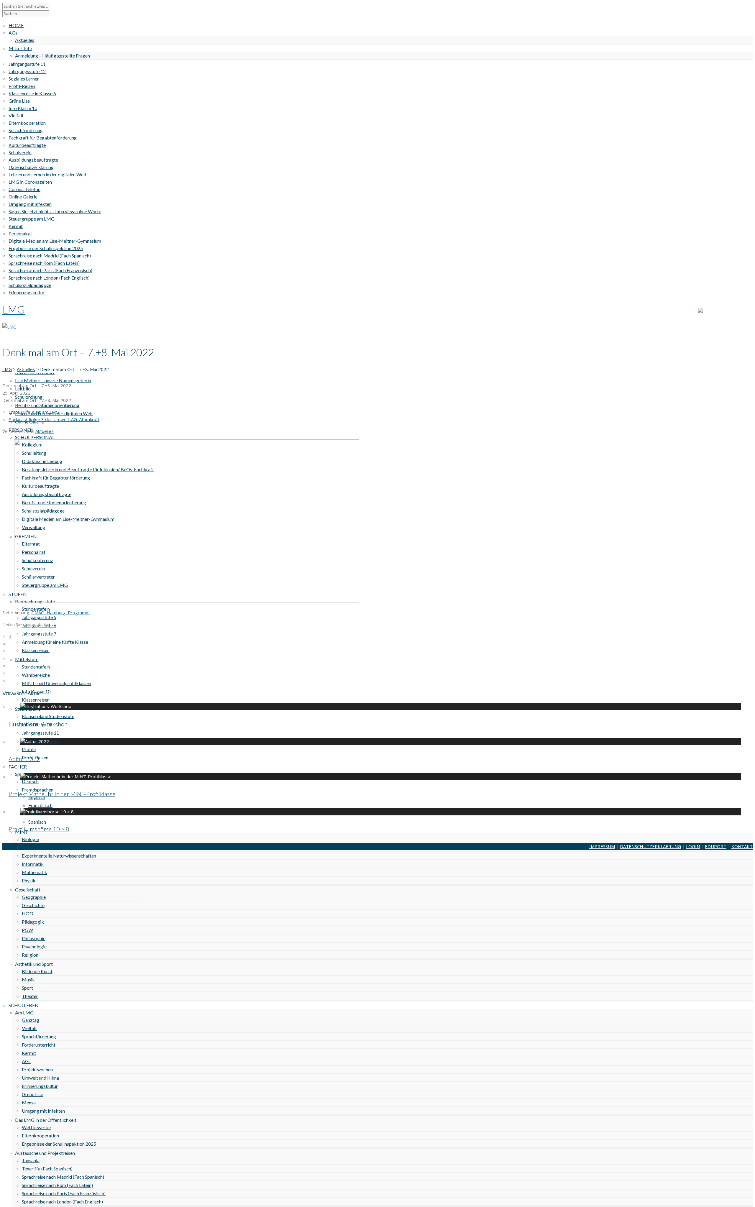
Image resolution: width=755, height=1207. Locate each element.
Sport (27, 988)
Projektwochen (37, 1069)
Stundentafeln (36, 666)
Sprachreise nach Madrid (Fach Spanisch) (63, 1177)
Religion (30, 955)
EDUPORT (715, 846)
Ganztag (30, 1020)
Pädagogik (33, 921)
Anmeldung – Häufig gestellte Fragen (52, 55)
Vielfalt (29, 1028)
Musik (28, 979)
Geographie (34, 897)
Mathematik (34, 872)
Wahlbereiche (36, 675)
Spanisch (37, 822)
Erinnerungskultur (40, 1086)
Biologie (30, 839)
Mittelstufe (26, 659)
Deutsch (30, 781)
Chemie (29, 847)
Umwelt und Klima (40, 1077)
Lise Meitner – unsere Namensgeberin (53, 380)
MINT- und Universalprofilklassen (56, 683)
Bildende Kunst (37, 971)
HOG (27, 913)
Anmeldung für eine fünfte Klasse (55, 642)
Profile (29, 749)
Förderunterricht (38, 1044)
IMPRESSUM (602, 846)
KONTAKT (742, 311)
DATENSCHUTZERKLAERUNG (650, 846)
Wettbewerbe (36, 1127)
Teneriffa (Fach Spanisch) (47, 1168)
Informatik (33, 864)
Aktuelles (24, 40)
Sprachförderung (39, 1036)
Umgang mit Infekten (43, 1111)
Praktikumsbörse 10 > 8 (39, 828)
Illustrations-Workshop (38, 724)
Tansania (31, 1160)
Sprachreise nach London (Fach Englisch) (62, 1201)
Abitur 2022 (24, 758)
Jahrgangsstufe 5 (39, 617)
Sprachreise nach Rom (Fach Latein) (57, 1185)
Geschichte (33, 905)
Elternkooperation (40, 1135)
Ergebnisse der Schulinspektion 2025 (59, 1144)
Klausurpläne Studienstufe (48, 716)
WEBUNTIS (714, 311)
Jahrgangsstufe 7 (39, 633)
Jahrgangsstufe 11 (40, 732)
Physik (28, 880)
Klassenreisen (36, 650)
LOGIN (693, 846)
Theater (30, 996)
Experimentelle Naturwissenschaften (59, 855)
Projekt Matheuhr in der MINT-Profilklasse (62, 793)
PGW (27, 930)
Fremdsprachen (37, 789)
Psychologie (34, 946)
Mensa (29, 1102)
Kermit (29, 1053)
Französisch (40, 805)
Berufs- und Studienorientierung (47, 405)
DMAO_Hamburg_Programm (60, 612)
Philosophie (33, 938)
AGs (26, 1061)
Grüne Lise (32, 1094)
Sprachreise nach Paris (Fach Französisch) (64, 1193)
